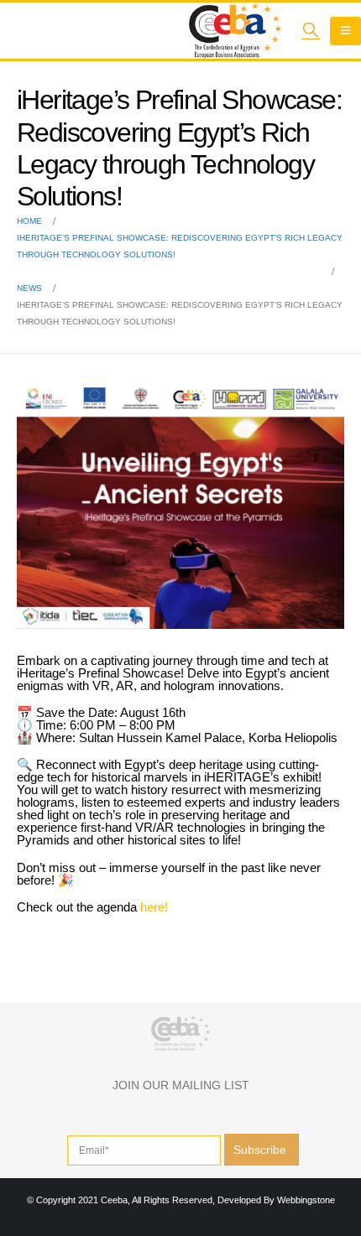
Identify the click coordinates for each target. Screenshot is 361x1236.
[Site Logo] (235, 31)
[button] (310, 30)
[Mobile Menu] (345, 31)
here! (154, 907)
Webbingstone (306, 1200)
